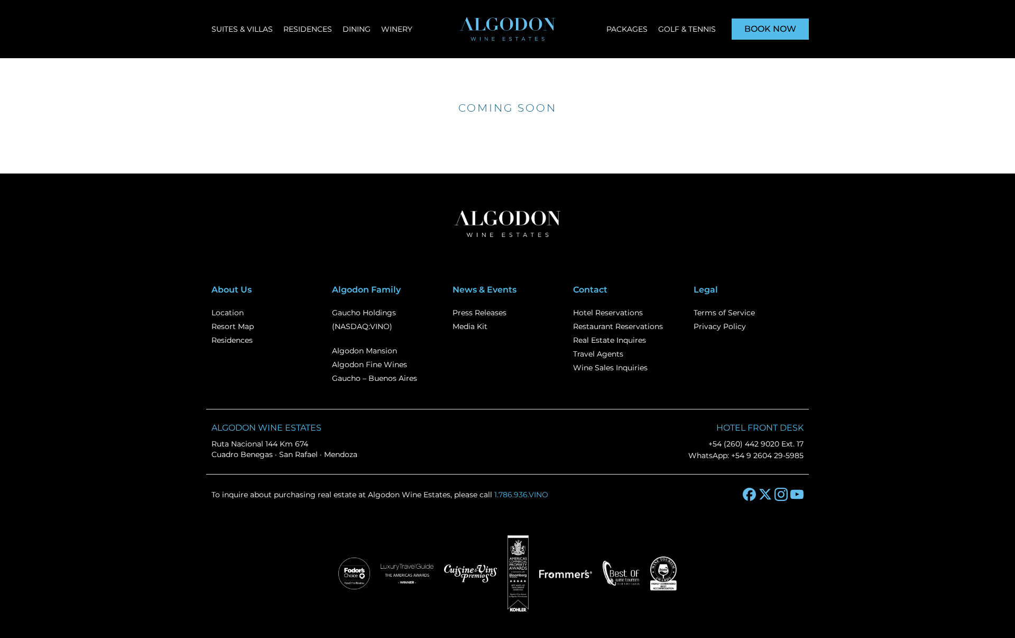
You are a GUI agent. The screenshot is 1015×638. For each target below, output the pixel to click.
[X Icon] (765, 494)
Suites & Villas (242, 29)
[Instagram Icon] (781, 494)
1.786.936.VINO (521, 494)
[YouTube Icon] (797, 494)
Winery (396, 29)
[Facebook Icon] (749, 494)
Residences (307, 29)
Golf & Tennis (687, 29)
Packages (627, 29)
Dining (357, 29)
